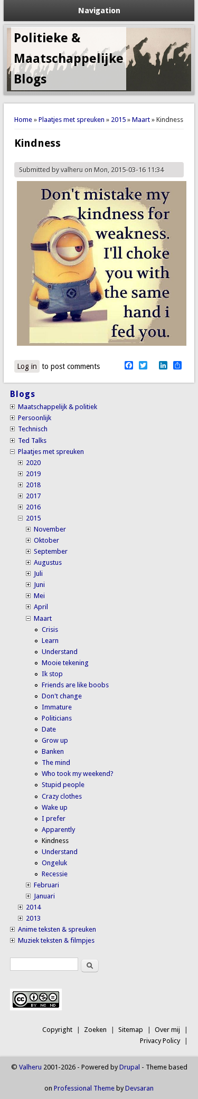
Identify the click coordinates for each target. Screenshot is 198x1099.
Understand (60, 652)
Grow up (55, 740)
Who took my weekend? (78, 774)
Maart (141, 120)
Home (23, 120)
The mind (56, 762)
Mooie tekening (65, 663)
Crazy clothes (62, 796)
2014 (33, 907)
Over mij (167, 1030)
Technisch (33, 429)
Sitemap (130, 1030)
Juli (38, 573)
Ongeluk (54, 863)
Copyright (57, 1030)
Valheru (30, 1067)
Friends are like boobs (75, 685)
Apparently (58, 829)
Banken (53, 751)
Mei (39, 596)
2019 (33, 474)
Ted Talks (32, 440)
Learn (50, 641)
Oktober (46, 540)
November (50, 529)
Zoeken (95, 1030)
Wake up (55, 807)
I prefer (53, 818)
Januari (44, 896)
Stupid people (63, 785)
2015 (118, 120)
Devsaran (139, 1088)
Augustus (48, 562)
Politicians (57, 718)
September (51, 551)
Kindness (55, 841)
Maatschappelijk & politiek (57, 407)
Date (49, 729)
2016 (33, 507)
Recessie (55, 874)
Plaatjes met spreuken (72, 120)
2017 (33, 496)
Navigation (99, 10)
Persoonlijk (34, 418)
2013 (33, 918)
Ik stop (52, 674)
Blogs (22, 394)
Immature (57, 707)
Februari (46, 885)
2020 (33, 463)
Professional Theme (84, 1088)
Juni (39, 585)
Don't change (62, 696)
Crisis (50, 629)
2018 (33, 485)
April (41, 607)
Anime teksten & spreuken (57, 929)
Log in (27, 366)
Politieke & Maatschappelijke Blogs (69, 59)
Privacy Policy (160, 1041)
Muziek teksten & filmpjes (56, 940)
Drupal (129, 1067)
